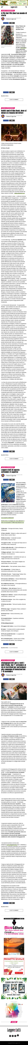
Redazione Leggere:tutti (11, 19)
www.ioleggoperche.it (12, 844)
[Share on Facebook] (6, 23)
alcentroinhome (14, 647)
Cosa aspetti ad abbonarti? (7, 517)
